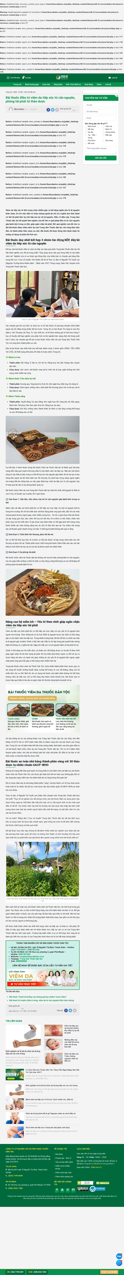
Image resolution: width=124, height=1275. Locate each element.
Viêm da (108, 126)
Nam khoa (92, 126)
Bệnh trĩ (108, 129)
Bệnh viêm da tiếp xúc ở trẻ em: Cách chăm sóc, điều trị (49, 1099)
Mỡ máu (91, 143)
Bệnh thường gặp (32, 84)
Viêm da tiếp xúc (29, 92)
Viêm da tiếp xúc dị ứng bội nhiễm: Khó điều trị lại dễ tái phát (71, 1029)
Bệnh (15, 92)
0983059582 (21, 961)
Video (99, 84)
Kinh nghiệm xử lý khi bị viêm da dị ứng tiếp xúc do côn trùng (23, 1052)
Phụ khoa (91, 140)
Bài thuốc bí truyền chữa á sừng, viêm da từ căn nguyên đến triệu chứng (41, 1000)
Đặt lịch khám (110, 1272)
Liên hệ (108, 84)
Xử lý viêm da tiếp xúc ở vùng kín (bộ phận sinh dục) (48, 1127)
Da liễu (20, 92)
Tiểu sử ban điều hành (64, 1162)
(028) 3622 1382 (15, 1188)
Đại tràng (109, 140)
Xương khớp (110, 132)
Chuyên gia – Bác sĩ (63, 1158)
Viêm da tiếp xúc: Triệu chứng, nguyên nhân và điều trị (71, 1057)
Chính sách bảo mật (63, 1172)
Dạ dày (90, 132)
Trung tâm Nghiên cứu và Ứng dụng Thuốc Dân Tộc (62, 76)
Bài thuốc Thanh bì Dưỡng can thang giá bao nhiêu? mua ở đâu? (37, 997)
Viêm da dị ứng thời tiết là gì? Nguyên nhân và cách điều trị (51, 1113)
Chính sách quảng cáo (64, 1176)
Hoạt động (89, 84)
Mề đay (91, 129)
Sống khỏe (58, 84)
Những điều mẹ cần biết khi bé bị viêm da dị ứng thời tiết (71, 1043)
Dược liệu (46, 84)
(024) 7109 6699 (15, 1176)
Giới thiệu (59, 1154)
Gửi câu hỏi (100, 158)
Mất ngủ (108, 135)
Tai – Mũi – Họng (92, 136)
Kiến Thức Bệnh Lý (73, 84)
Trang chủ (17, 84)
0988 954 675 (96, 1167)
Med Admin (19, 109)
